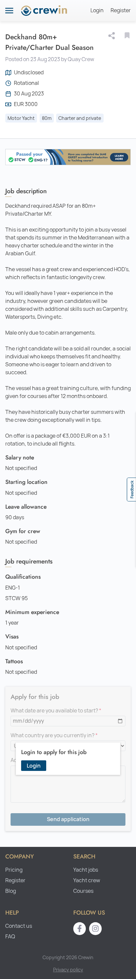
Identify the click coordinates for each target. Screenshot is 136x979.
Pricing (13, 869)
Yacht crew (86, 880)
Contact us (18, 926)
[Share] (113, 36)
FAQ (10, 936)
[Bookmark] (127, 35)
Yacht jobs (85, 869)
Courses (83, 891)
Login (97, 10)
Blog (10, 891)
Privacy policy (68, 969)
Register (121, 10)
